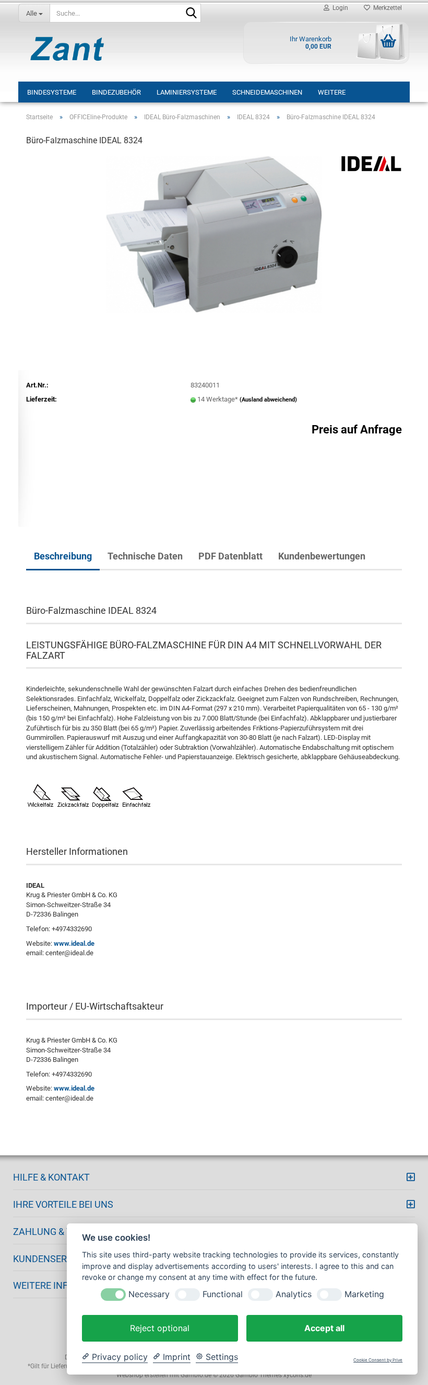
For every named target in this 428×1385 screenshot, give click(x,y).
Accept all (324, 1328)
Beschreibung (63, 556)
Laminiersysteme (187, 92)
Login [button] (338, 8)
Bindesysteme (51, 92)
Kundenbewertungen (321, 556)
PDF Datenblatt (230, 556)
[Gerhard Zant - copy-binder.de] (67, 49)
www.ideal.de (74, 943)
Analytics (294, 1294)
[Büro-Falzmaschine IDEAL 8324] (214, 234)
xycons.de (297, 1375)
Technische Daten (145, 556)
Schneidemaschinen (267, 92)
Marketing (364, 1294)
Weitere (332, 92)
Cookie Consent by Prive (377, 1360)
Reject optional (159, 1328)
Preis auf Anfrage (357, 429)
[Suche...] (191, 13)
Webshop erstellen (142, 1375)
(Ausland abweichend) (268, 399)
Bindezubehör (116, 92)
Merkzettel (386, 8)
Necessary (149, 1294)
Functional (223, 1294)
